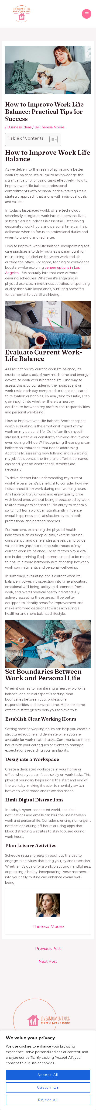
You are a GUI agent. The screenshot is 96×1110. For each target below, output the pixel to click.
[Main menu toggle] (86, 14)
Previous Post (48, 948)
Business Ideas (19, 127)
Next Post (48, 961)
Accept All (48, 1075)
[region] (48, 1070)
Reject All (48, 1100)
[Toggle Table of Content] (51, 139)
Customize (48, 1087)
